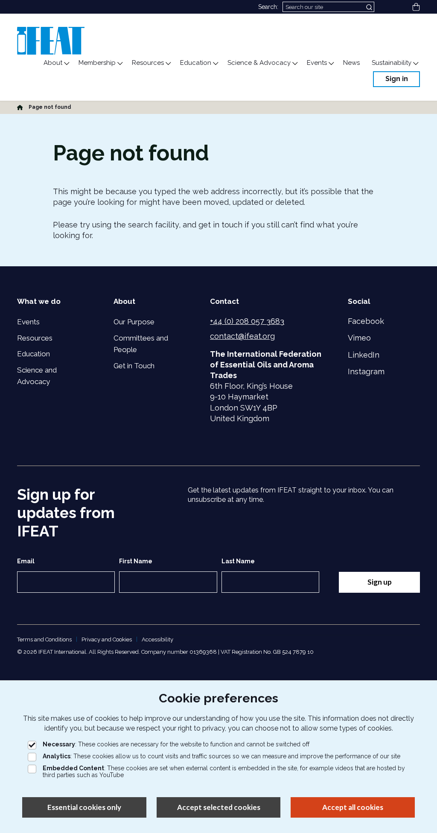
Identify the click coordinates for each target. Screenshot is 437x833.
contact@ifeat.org (242, 336)
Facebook (366, 321)
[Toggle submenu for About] (66, 63)
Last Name (238, 561)
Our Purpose (134, 321)
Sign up (379, 581)
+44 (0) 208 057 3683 (247, 321)
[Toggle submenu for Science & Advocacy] (294, 63)
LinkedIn (363, 354)
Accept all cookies (352, 807)
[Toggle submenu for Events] (331, 63)
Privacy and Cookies (107, 639)
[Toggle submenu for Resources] (168, 63)
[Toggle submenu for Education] (215, 63)
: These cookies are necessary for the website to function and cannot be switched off (176, 744)
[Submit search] (370, 7)
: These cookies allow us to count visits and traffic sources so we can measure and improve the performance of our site (221, 756)
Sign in (396, 79)
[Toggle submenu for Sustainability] (415, 63)
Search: (268, 6)
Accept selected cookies (218, 807)
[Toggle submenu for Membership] (119, 63)
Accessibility (157, 639)
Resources (34, 338)
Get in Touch (134, 365)
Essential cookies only (84, 807)
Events (28, 321)
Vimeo (359, 337)
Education (33, 354)
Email (26, 561)
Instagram (366, 371)
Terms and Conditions (44, 639)
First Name (135, 561)
